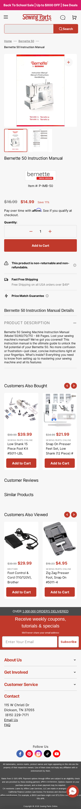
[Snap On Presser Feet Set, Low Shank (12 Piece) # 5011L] (60, 431)
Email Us (11, 720)
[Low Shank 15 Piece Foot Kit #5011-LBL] (21, 431)
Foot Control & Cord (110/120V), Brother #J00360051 (19, 580)
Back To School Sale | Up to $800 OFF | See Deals (40, 5)
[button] (5, 17)
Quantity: (10, 222)
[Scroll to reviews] (40, 166)
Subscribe (69, 642)
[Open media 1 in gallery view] (68, 62)
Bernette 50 (26, 41)
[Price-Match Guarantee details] (47, 296)
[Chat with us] (62, 17)
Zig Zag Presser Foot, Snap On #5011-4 (57, 577)
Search (68, 28)
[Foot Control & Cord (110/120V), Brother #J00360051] (21, 560)
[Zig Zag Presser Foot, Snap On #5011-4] (60, 560)
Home (8, 41)
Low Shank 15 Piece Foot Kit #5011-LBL (17, 448)
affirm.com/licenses (8, 795)
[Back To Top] (75, 803)
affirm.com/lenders (49, 782)
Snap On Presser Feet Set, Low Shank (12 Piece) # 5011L (59, 451)
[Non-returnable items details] (75, 265)
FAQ (7, 725)
